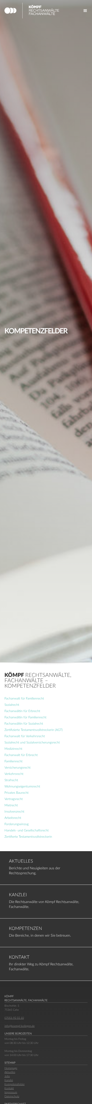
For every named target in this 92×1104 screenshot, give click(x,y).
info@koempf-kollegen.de (19, 1026)
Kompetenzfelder (14, 1084)
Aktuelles (9, 1072)
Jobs (7, 1076)
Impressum (10, 1092)
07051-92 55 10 (14, 1018)
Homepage (10, 1068)
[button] (85, 10)
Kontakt (9, 1088)
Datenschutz (11, 1096)
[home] (35, 10)
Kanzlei (8, 1080)
